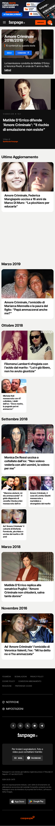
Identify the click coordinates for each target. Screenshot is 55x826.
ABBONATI (40, 22)
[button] (18, 801)
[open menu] (3, 22)
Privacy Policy (36, 676)
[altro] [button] (7, 70)
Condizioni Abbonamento (29, 681)
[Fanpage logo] (17, 22)
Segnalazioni (21, 676)
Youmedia (6, 676)
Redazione (7, 686)
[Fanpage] (27, 735)
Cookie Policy (8, 681)
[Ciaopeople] (28, 818)
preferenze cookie (23, 686)
